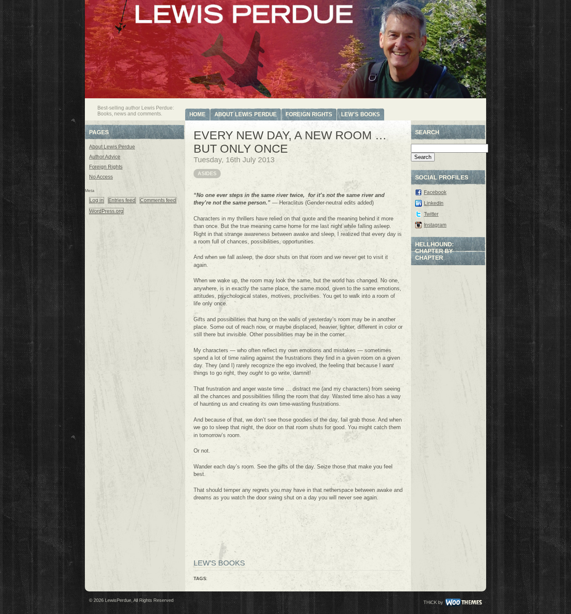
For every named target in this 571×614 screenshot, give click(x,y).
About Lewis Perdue (245, 114)
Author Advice (104, 157)
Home (197, 114)
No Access (101, 177)
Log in (96, 200)
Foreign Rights (309, 114)
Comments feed (158, 200)
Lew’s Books (360, 114)
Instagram (435, 225)
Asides (207, 174)
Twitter (431, 214)
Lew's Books (219, 563)
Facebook (435, 192)
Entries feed (121, 200)
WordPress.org (106, 211)
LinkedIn (434, 203)
